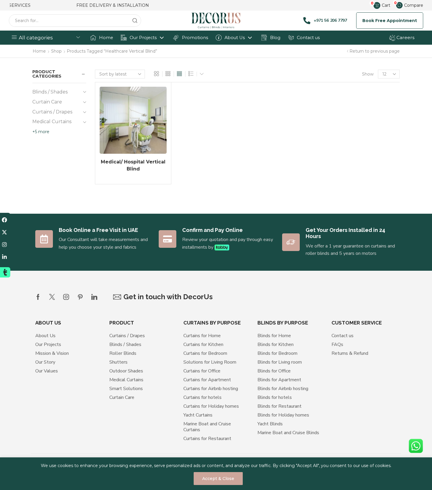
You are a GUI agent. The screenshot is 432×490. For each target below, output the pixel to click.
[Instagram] (66, 297)
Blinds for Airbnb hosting (282, 388)
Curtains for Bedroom (205, 353)
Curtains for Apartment (207, 380)
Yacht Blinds (270, 424)
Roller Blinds (122, 353)
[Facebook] (38, 297)
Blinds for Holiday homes (283, 415)
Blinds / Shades (50, 92)
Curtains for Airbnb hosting (210, 388)
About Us (235, 37)
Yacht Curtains (197, 415)
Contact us (308, 37)
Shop (56, 51)
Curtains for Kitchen (203, 344)
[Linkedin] (94, 297)
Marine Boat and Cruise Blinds (288, 432)
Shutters (118, 362)
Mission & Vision (52, 353)
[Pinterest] (80, 297)
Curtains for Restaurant (207, 438)
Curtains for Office (201, 371)
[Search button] (135, 20)
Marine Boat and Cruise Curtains (207, 427)
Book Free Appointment (389, 20)
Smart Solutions (126, 388)
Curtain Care (47, 102)
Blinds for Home (274, 335)
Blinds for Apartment (279, 380)
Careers (404, 37)
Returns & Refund (349, 353)
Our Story (45, 362)
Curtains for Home (202, 335)
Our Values (46, 371)
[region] (216, 473)
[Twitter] (52, 297)
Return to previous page (374, 51)
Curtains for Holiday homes (211, 406)
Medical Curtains (51, 121)
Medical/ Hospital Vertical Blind (133, 165)
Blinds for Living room (279, 362)
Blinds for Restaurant (279, 406)
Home (106, 37)
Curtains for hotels (202, 397)
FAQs (337, 344)
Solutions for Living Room (209, 362)
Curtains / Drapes (52, 112)
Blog (275, 37)
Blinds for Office (274, 371)
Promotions (195, 37)
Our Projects (143, 37)
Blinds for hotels (274, 397)
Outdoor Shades (126, 371)
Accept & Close (218, 478)
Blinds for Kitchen (275, 344)
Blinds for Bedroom (277, 353)
